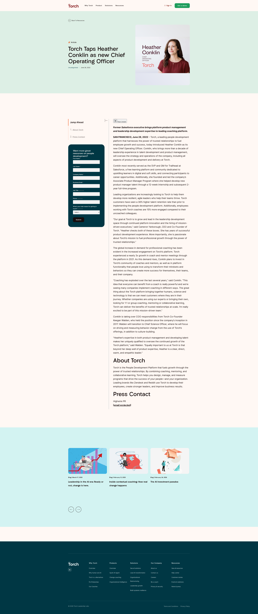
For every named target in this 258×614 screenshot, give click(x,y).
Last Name (77, 166)
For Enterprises (94, 582)
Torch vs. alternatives (96, 577)
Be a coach (154, 582)
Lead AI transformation (137, 573)
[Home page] (73, 6)
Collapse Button (106, 120)
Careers (153, 577)
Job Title (78, 190)
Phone (78, 198)
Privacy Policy (185, 606)
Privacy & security (157, 586)
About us (154, 568)
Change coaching (115, 577)
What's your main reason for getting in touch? (85, 207)
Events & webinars (178, 582)
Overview (92, 568)
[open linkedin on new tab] (69, 570)
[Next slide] (78, 509)
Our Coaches (93, 586)
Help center (175, 573)
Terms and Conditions (171, 606)
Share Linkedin (121, 122)
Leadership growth (136, 586)
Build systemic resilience (138, 590)
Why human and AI (95, 573)
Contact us (154, 573)
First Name (77, 158)
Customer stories (177, 577)
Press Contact (79, 137)
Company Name (78, 174)
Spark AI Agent (115, 573)
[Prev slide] (71, 509)
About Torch (78, 130)
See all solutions (135, 568)
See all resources (177, 568)
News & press (176, 586)
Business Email (78, 182)
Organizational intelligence (118, 582)
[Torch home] (73, 564)
